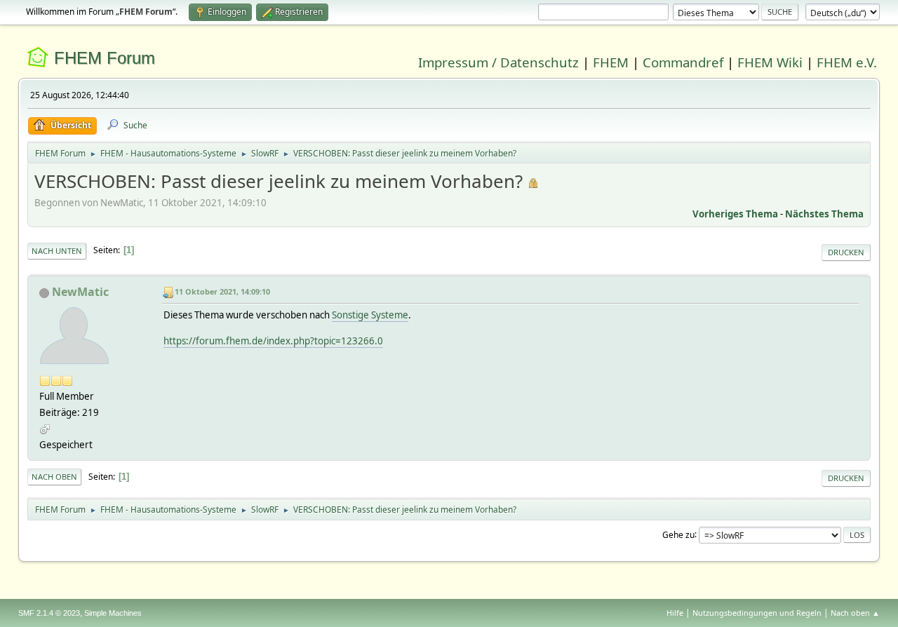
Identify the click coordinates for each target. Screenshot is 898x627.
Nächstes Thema (824, 214)
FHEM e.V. (847, 62)
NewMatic (80, 291)
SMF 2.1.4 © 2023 (49, 613)
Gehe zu (678, 534)
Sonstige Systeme (370, 315)
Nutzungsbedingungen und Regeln (757, 612)
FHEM (611, 62)
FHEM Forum (104, 57)
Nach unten (57, 250)
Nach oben (54, 476)
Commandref (683, 62)
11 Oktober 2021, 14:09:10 (222, 291)
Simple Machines (113, 613)
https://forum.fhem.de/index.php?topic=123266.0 (273, 341)
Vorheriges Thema (735, 214)
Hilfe (674, 612)
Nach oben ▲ (855, 612)
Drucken (846, 252)
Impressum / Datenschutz (498, 62)
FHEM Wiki (770, 62)
